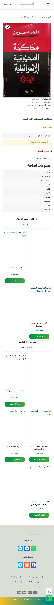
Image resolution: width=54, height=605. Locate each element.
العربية (48, 193)
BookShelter (41, 159)
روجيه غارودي (46, 176)
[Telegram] (20, 548)
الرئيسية (48, 17)
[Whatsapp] (33, 548)
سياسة (42, 17)
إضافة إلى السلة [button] (15, 404)
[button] (7, 27)
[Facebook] (33, 565)
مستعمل (47, 201)
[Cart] (49, 591)
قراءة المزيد (14, 281)
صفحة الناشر (26, 347)
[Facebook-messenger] (27, 548)
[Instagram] (27, 565)
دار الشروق (46, 209)
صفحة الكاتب (26, 224)
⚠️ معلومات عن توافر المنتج (39, 142)
